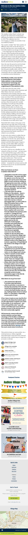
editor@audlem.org (15, 502)
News (6, 9)
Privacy (14, 478)
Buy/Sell (14, 471)
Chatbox (14, 469)
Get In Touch (14, 498)
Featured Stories (14, 377)
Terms (14, 476)
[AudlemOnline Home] (7, 2)
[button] (25, 2)
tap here (18, 325)
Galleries (14, 467)
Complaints (14, 481)
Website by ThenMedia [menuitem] (20, 530)
